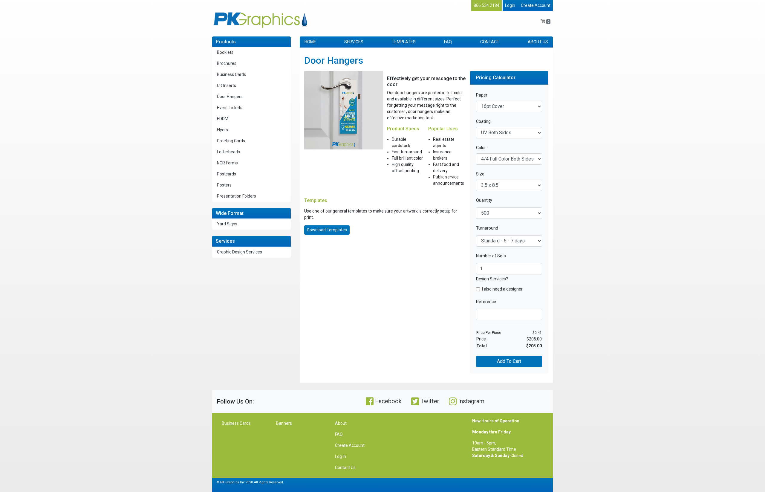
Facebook (388, 401)
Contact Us (345, 467)
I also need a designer (502, 289)
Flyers (222, 129)
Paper (481, 95)
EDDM (222, 118)
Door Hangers (230, 96)
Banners (284, 423)
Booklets (225, 52)
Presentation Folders (236, 196)
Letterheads (228, 151)
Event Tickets (229, 107)
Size (480, 174)
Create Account (535, 5)
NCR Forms (227, 163)
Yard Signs (227, 223)
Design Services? (492, 278)
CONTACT (489, 41)
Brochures (226, 63)
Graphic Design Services (239, 252)
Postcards (226, 174)
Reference (486, 301)
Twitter (429, 401)
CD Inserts (226, 85)
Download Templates (327, 229)
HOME (310, 41)
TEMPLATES (404, 41)
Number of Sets (491, 255)
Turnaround (487, 228)
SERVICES (353, 41)
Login (510, 5)
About (341, 423)
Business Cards (231, 74)
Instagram (470, 401)
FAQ (448, 41)
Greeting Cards (231, 140)
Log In (340, 456)
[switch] (478, 289)
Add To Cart (509, 361)
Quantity (484, 200)
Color (481, 147)
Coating (483, 121)
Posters (224, 185)
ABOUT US (538, 41)
